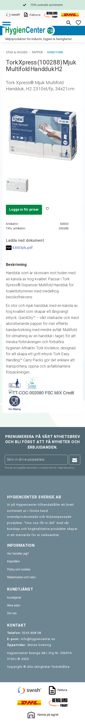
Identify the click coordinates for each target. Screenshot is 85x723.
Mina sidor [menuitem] (13, 605)
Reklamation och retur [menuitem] (21, 577)
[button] (6, 25)
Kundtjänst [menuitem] (14, 598)
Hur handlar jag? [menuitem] (18, 553)
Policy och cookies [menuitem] (18, 569)
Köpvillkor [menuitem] (13, 561)
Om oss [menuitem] (12, 613)
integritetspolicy (65, 467)
